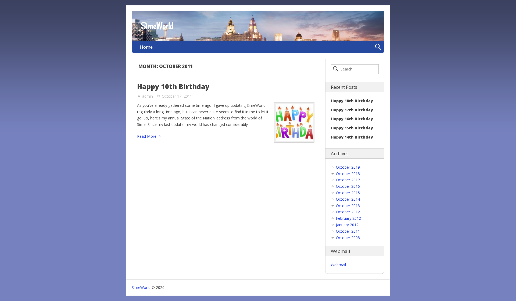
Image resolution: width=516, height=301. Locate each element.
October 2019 (348, 167)
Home (146, 47)
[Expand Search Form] (378, 47)
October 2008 (348, 237)
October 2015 (348, 192)
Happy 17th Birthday (352, 109)
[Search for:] (355, 69)
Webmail (338, 264)
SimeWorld (157, 25)
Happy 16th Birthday (352, 118)
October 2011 (348, 231)
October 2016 (348, 186)
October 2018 (348, 173)
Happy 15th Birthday (352, 127)
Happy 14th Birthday (352, 137)
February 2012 (348, 218)
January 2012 (347, 224)
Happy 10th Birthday (173, 86)
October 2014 (348, 199)
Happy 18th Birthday (352, 100)
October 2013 (348, 205)
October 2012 (348, 211)
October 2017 (348, 179)
